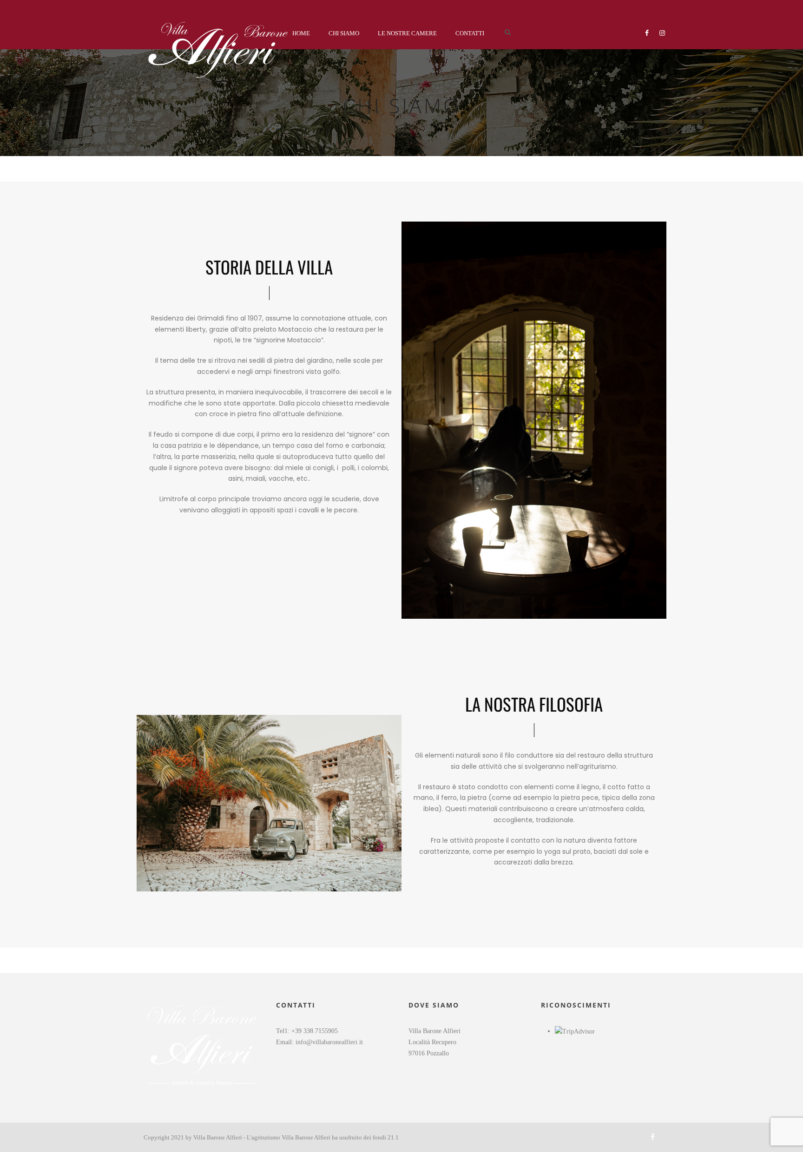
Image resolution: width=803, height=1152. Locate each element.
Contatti (469, 33)
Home (301, 33)
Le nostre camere (407, 33)
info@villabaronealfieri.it (329, 1042)
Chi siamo (344, 33)
